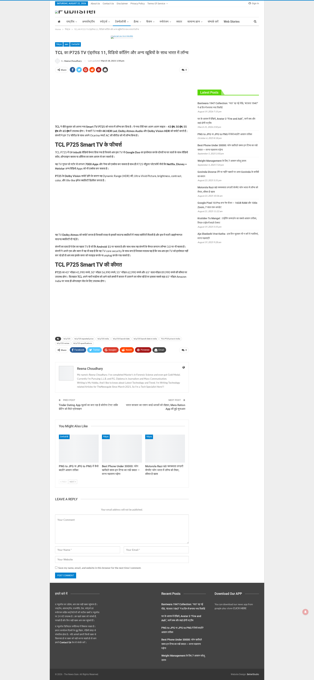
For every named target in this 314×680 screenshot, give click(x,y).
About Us (95, 3)
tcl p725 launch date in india (145, 339)
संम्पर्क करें (213, 21)
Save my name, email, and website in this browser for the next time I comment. (99, 567)
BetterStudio (253, 674)
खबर (66, 44)
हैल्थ (136, 21)
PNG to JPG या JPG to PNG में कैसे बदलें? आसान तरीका (225, 134)
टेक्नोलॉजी (120, 21)
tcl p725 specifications (82, 343)
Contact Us (108, 3)
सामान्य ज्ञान (193, 21)
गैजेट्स (59, 44)
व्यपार (179, 21)
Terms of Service (156, 3)
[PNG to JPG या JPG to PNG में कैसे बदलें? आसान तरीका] (79, 448)
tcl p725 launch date (121, 339)
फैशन (149, 21)
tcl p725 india (103, 339)
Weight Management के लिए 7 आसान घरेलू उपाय (222, 160)
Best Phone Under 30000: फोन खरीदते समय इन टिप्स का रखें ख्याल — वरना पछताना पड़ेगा (181, 644)
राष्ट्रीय (70, 21)
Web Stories (231, 21)
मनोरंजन (164, 21)
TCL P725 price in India (170, 339)
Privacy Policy (137, 3)
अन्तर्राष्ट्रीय (88, 21)
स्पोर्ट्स (103, 21)
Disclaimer (122, 3)
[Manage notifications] (305, 612)
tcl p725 (67, 339)
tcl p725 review (63, 343)
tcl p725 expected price (84, 339)
